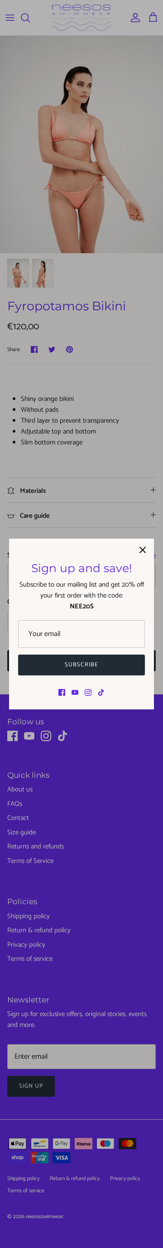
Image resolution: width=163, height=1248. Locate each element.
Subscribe (81, 665)
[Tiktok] (101, 692)
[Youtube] (75, 692)
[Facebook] (61, 692)
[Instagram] (88, 692)
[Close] (143, 550)
